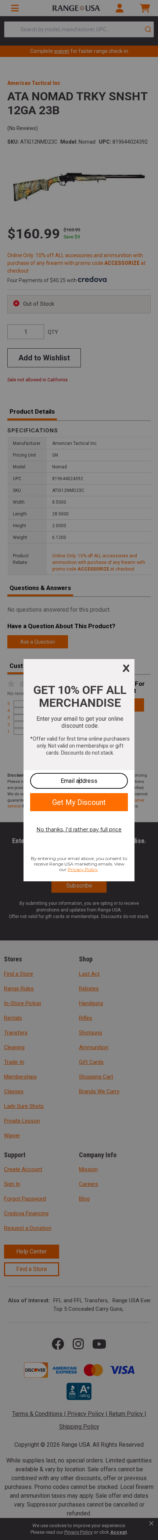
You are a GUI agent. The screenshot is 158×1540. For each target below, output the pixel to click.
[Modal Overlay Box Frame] (79, 770)
